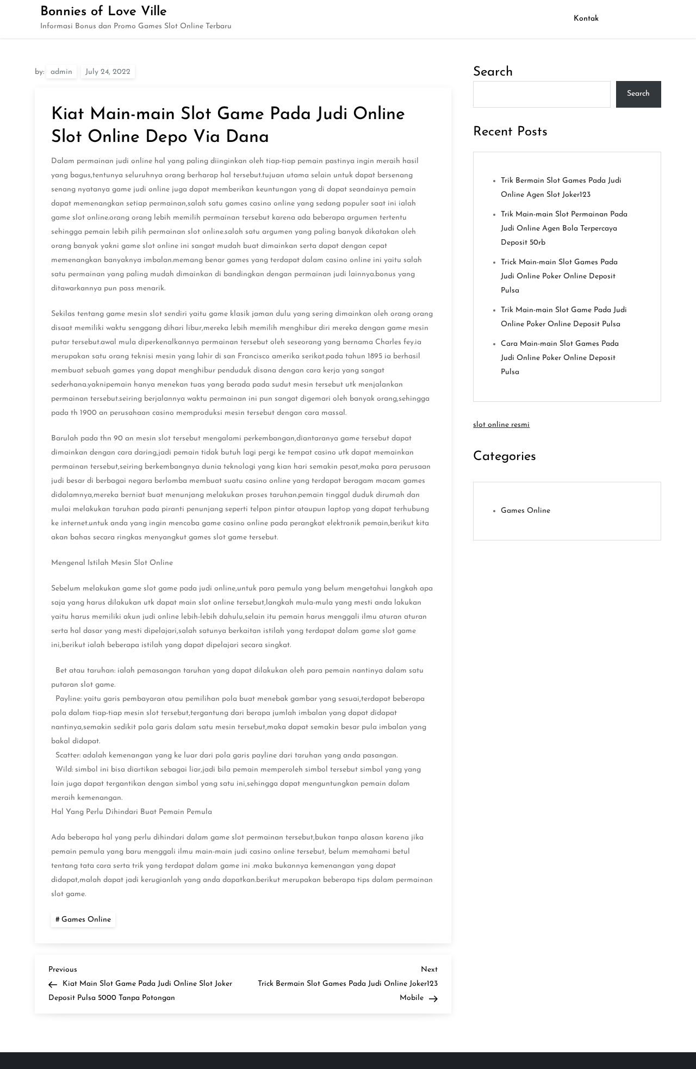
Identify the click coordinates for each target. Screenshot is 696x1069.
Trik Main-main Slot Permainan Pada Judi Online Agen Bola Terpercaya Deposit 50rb (564, 228)
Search (493, 72)
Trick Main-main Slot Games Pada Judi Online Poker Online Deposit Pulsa (559, 276)
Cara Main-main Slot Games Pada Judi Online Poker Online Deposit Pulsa (560, 358)
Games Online (86, 920)
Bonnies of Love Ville (103, 11)
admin (61, 72)
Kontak (586, 19)
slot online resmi (501, 425)
